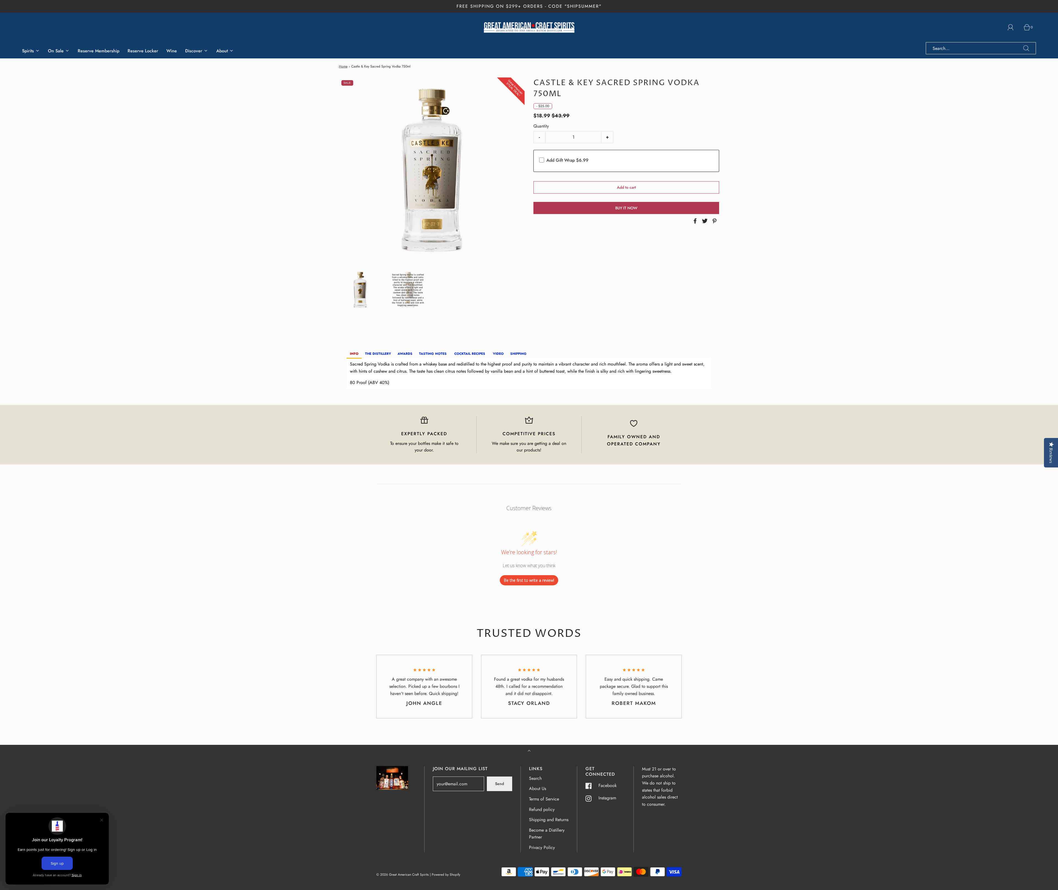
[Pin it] (713, 221)
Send (499, 783)
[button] (360, 290)
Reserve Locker (143, 51)
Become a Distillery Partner (547, 833)
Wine (171, 51)
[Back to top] (529, 751)
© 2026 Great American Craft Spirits (402, 874)
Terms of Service (544, 799)
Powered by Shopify (446, 874)
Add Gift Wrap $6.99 (567, 160)
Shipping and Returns (548, 819)
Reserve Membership (98, 51)
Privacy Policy (542, 847)
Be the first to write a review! (529, 580)
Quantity (541, 126)
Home (343, 66)
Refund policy (542, 809)
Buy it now (626, 208)
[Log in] (1014, 27)
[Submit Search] (1026, 48)
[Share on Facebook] (694, 221)
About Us (537, 788)
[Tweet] (704, 221)
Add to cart (626, 187)
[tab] (354, 354)
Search (535, 778)
